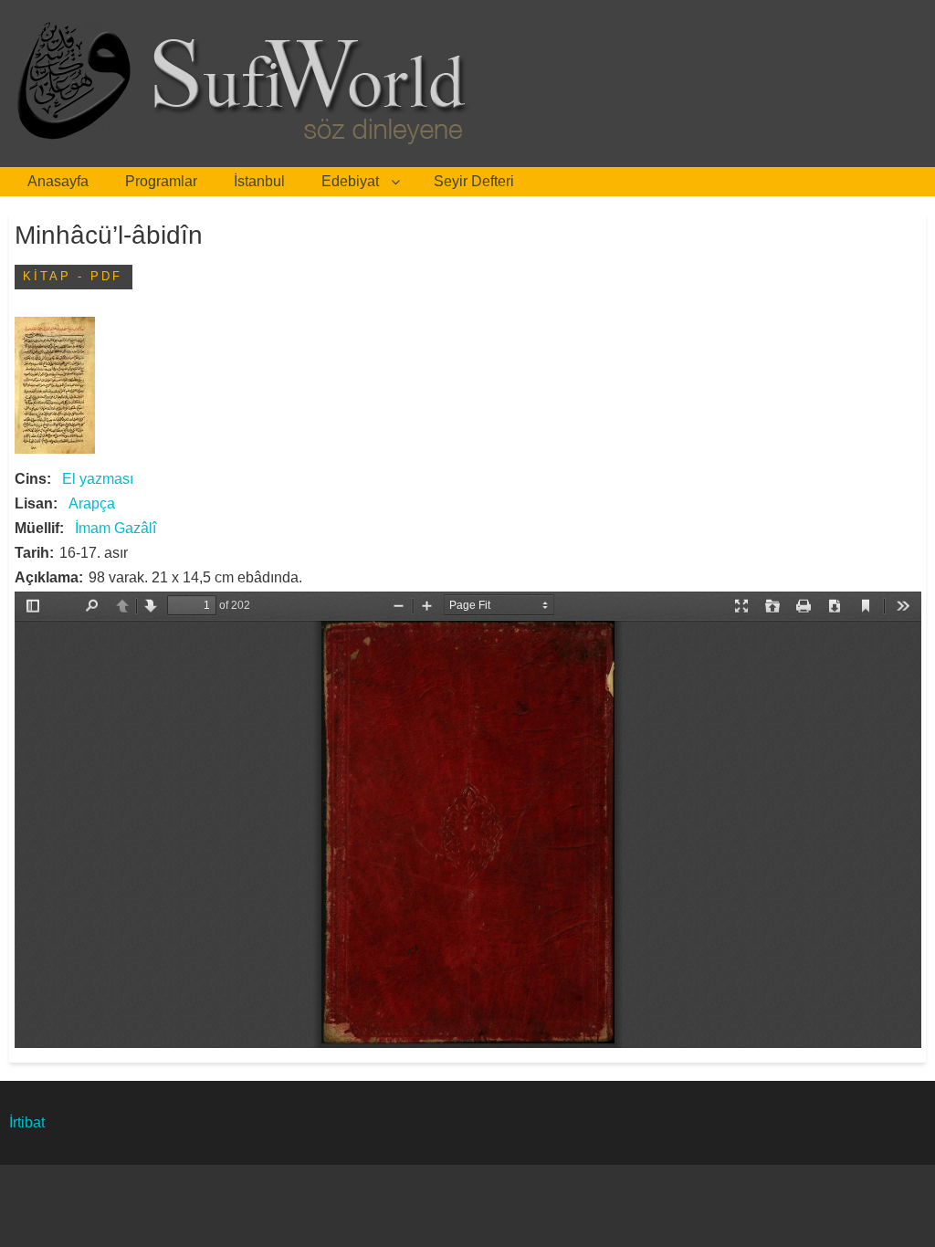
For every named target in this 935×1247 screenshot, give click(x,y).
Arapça (91, 503)
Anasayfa (58, 181)
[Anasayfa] (248, 83)
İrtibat (27, 1122)
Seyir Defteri (474, 181)
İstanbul (259, 181)
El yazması (97, 479)
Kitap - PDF (72, 276)
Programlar (161, 181)
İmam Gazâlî (115, 528)
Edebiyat (350, 181)
